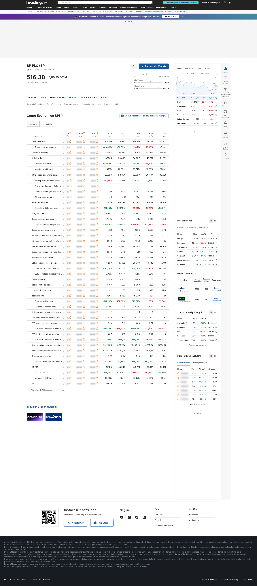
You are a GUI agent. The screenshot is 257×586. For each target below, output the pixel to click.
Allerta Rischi (248, 580)
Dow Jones (181, 115)
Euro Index (181, 123)
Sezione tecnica (88, 97)
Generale (32, 97)
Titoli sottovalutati (180, 12)
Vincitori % (191, 228)
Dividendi (108, 104)
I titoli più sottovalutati (189, 356)
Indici (99, 104)
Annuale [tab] (33, 124)
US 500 (180, 111)
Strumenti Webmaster (164, 525)
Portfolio (158, 520)
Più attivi (180, 228)
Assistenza (194, 520)
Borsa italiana (61, 12)
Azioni (30, 12)
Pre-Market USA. (74, 12)
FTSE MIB (181, 98)
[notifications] (224, 2)
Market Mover (184, 220)
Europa (139, 12)
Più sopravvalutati (200, 363)
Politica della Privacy (230, 580)
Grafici (43, 97)
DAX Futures (182, 106)
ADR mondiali (108, 12)
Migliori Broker (185, 273)
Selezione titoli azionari (45, 12)
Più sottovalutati (183, 363)
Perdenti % (203, 228)
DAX (179, 102)
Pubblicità (193, 515)
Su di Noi (193, 509)
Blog (157, 509)
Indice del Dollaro (184, 119)
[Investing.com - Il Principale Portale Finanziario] (36, 3)
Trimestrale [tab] (47, 124)
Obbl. (199, 68)
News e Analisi (58, 97)
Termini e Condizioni (209, 580)
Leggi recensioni (216, 289)
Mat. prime (189, 68)
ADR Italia (119, 12)
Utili (116, 104)
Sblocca (162, 77)
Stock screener (147, 8)
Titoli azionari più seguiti (190, 312)
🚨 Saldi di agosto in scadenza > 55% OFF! (181, 3)
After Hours (87, 12)
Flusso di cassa (88, 104)
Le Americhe (129, 12)
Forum (104, 97)
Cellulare (158, 515)
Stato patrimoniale (71, 104)
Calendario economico (128, 8)
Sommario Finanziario (35, 104)
